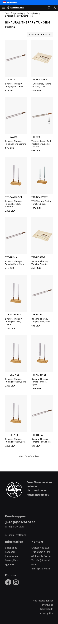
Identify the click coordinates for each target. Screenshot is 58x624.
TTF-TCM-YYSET (39, 197)
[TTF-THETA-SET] (15, 302)
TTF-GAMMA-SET (13, 197)
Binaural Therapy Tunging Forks (19, 16)
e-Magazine (11, 547)
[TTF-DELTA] (42, 302)
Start (7, 13)
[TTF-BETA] (15, 67)
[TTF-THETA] (42, 422)
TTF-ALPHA (11, 257)
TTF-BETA (10, 79)
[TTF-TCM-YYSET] (42, 184)
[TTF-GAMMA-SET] (15, 184)
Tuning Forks (32, 13)
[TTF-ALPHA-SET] (42, 362)
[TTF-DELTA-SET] (15, 362)
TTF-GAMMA (11, 137)
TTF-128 (35, 137)
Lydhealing (18, 13)
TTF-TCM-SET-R (39, 79)
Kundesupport (12, 556)
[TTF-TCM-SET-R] (42, 67)
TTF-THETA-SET (13, 314)
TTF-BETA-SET (12, 435)
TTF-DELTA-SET (13, 374)
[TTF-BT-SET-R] (42, 245)
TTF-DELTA (36, 314)
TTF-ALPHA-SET (39, 374)
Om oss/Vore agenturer (11, 562)
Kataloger (10, 552)
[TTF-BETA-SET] (15, 422)
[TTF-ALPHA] (15, 245)
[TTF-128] (42, 124)
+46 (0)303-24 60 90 (21, 522)
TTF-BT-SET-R (38, 257)
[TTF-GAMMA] (15, 124)
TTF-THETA (37, 435)
